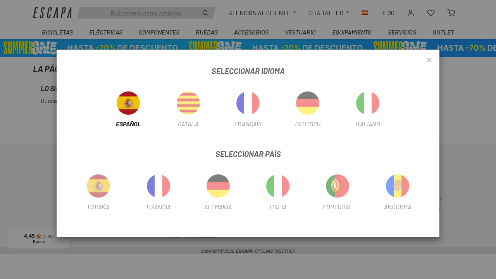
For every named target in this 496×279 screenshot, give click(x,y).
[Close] (429, 60)
